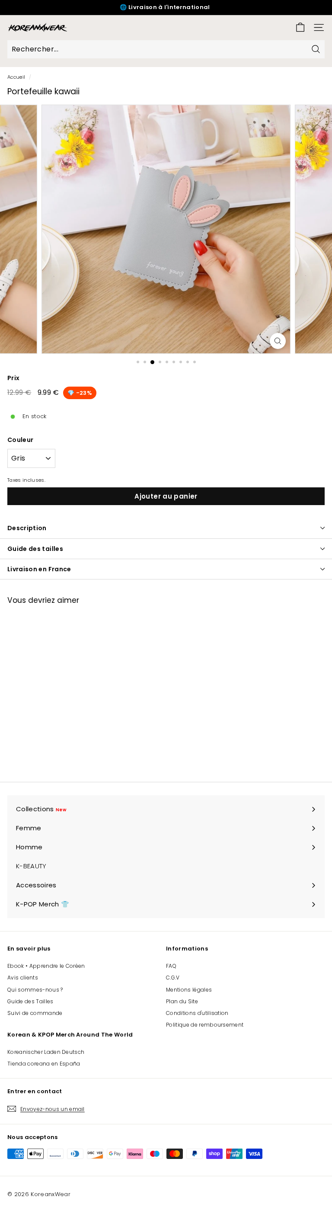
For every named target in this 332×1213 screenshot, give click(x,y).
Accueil (16, 77)
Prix (13, 378)
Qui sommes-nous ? (35, 989)
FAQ (171, 966)
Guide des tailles (35, 548)
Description (27, 528)
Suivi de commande (35, 1013)
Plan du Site (182, 1001)
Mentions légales (189, 989)
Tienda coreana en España (43, 1063)
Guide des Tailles (30, 1001)
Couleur (20, 439)
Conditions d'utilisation (197, 1013)
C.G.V (173, 977)
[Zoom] (278, 341)
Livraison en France (39, 569)
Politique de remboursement (204, 1024)
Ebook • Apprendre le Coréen (46, 966)
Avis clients (22, 977)
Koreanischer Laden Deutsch (45, 1052)
